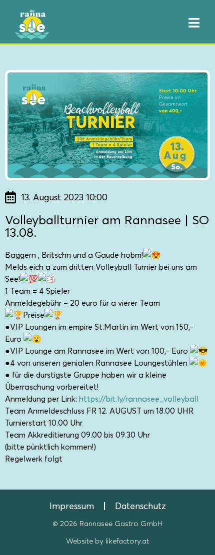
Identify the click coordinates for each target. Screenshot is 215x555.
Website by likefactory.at (107, 541)
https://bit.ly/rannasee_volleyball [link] (138, 399)
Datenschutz (140, 506)
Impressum (72, 506)
